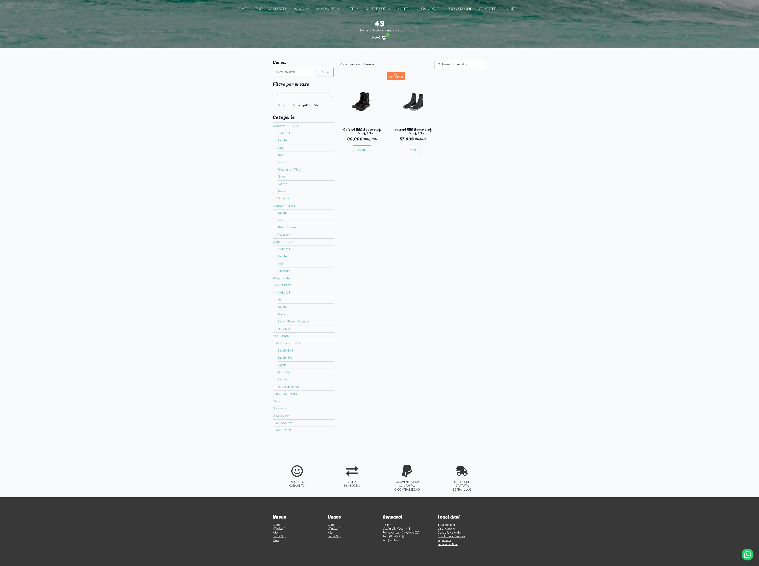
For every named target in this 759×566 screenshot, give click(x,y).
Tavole (282, 140)
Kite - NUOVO (282, 285)
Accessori (284, 198)
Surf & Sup (279, 536)
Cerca (325, 72)
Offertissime (281, 415)
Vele (281, 147)
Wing (299, 9)
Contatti (488, 9)
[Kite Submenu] (358, 9)
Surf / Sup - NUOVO (286, 343)
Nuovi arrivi (280, 408)
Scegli (362, 149)
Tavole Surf (285, 350)
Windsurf (325, 9)
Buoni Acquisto (270, 9)
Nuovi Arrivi (428, 9)
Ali (279, 299)
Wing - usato (281, 278)
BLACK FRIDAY (282, 430)
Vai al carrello (446, 528)
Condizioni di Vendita (451, 536)
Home (241, 9)
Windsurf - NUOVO (285, 126)
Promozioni (459, 9)
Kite (350, 9)
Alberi (281, 155)
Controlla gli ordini (450, 532)
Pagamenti (444, 540)
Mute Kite (284, 328)
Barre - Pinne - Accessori (294, 321)
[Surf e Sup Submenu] (390, 9)
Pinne (281, 176)
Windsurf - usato (284, 205)
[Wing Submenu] (308, 9)
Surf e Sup (376, 9)
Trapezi (283, 191)
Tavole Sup (285, 357)
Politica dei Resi (448, 544)
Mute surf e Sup (288, 386)
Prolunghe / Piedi (289, 169)
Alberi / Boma (287, 227)
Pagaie (282, 365)
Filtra (281, 105)
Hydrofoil (284, 133)
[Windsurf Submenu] (339, 9)
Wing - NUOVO (283, 242)
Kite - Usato (281, 336)
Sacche (282, 184)
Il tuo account (446, 524)
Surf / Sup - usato (285, 393)
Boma (281, 162)
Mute (402, 9)
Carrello (514, 9)
